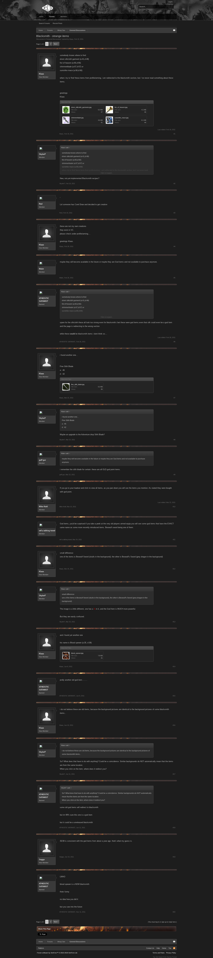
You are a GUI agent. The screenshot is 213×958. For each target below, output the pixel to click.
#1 (174, 134)
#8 (174, 440)
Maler (41, 269)
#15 (174, 696)
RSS (174, 948)
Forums (52, 16)
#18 (174, 827)
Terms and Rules (159, 953)
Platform (41, 948)
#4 (174, 246)
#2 (174, 183)
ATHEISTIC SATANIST (44, 299)
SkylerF (42, 154)
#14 (174, 666)
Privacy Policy (171, 953)
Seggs (42, 859)
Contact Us (150, 948)
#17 (174, 774)
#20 (174, 912)
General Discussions (53, 39)
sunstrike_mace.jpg (121, 118)
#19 (174, 857)
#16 (174, 725)
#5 (174, 278)
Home (41, 16)
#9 (174, 474)
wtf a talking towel (47, 531)
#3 (174, 213)
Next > (56, 44)
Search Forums (44, 23)
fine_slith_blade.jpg (77, 384)
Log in (170, 2)
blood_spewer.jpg (77, 653)
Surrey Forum (172, 957)
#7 (174, 398)
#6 (174, 342)
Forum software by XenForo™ (57, 953)
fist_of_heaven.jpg (121, 107)
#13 (174, 622)
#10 (174, 506)
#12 (174, 569)
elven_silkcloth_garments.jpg (81, 107)
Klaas (71, 39)
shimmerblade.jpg (77, 118)
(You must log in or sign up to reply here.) (162, 922)
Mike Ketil (43, 506)
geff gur (42, 460)
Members (63, 16)
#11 (174, 539)
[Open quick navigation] (174, 30)
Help (158, 948)
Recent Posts (57, 23)
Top (170, 948)
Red (40, 204)
